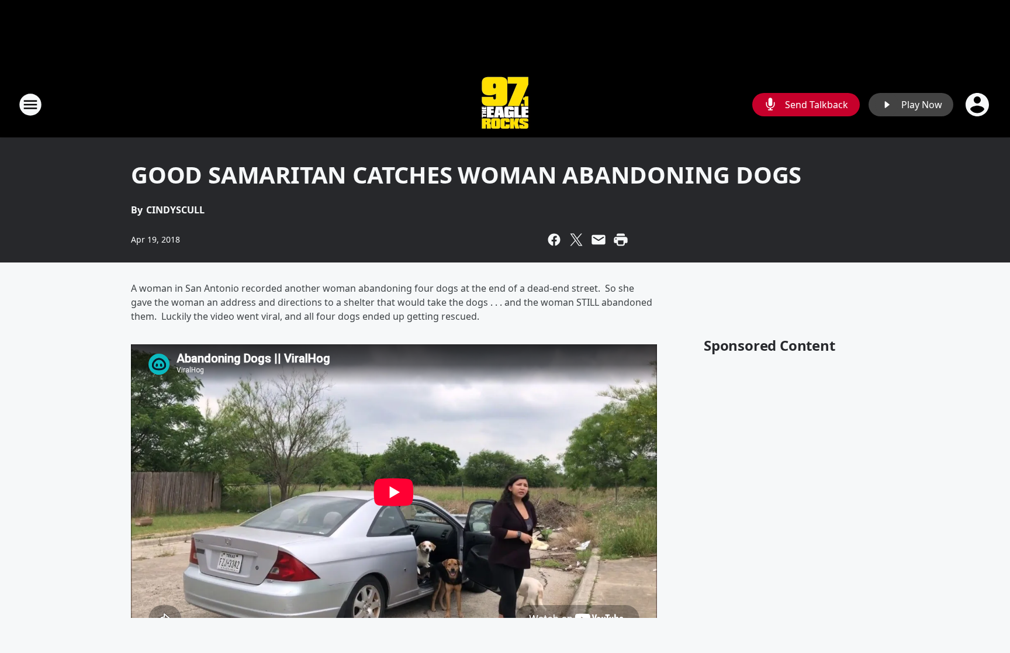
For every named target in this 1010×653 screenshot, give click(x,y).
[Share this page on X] (576, 240)
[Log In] (978, 104)
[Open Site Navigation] (30, 104)
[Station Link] (505, 104)
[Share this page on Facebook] (554, 240)
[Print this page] (621, 240)
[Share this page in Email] (598, 240)
